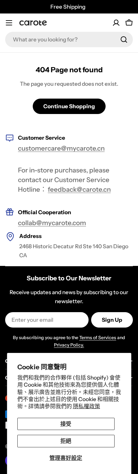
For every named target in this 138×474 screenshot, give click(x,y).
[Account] (116, 23)
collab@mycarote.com (52, 223)
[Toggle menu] (9, 23)
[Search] (124, 39)
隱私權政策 (86, 406)
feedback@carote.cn (79, 189)
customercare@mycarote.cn (61, 148)
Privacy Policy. (69, 345)
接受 (65, 424)
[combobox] (69, 39)
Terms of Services (97, 337)
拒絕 (65, 441)
